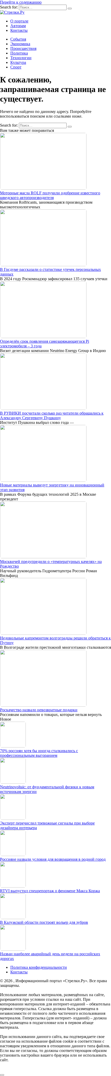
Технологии (20, 58)
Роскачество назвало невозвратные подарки (38, 710)
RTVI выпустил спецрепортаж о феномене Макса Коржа (50, 891)
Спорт (15, 67)
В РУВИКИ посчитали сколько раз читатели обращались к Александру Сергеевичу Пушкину (52, 415)
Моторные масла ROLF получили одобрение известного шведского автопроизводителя (50, 195)
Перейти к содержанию (21, 2)
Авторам (18, 26)
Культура (18, 62)
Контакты (19, 30)
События (18, 39)
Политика (19, 53)
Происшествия (23, 48)
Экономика (20, 44)
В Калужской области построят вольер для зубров (44, 922)
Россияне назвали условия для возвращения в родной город (53, 859)
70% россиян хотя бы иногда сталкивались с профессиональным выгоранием (39, 753)
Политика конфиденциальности (38, 967)
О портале (19, 21)
